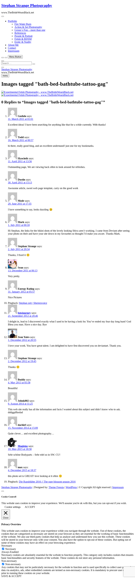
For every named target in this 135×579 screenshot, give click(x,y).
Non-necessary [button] (9, 560)
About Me (13, 45)
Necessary (10, 549)
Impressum (13, 50)
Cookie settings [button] (13, 507)
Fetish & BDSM (23, 39)
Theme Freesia (56, 487)
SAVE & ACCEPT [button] (11, 576)
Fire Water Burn (22, 24)
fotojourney (24, 313)
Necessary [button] (6, 545)
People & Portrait (23, 36)
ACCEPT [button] (30, 507)
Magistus (23, 446)
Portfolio (12, 21)
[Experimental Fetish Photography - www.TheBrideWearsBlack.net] (37, 92)
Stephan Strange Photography (26, 5)
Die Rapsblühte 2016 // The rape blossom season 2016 (47, 481)
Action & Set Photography (28, 27)
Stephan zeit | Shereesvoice (33, 303)
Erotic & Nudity (22, 42)
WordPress (71, 487)
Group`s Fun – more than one (29, 30)
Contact (12, 47)
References (20, 33)
